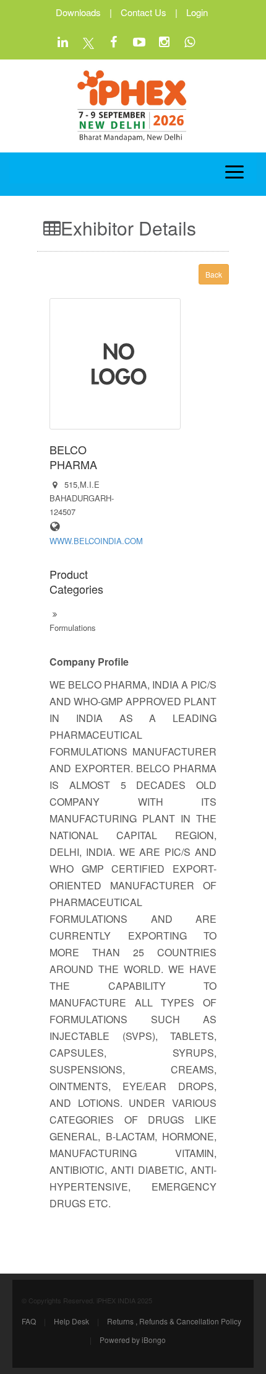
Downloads (78, 12)
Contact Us (143, 12)
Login (197, 12)
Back (213, 274)
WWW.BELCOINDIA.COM (96, 541)
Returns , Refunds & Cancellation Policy (174, 1321)
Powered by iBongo (133, 1339)
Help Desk (71, 1321)
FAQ (29, 1321)
